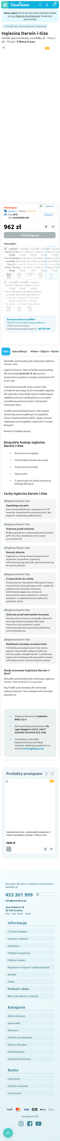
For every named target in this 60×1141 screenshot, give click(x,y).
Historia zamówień (18, 1085)
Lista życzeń (14, 1093)
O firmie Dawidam (18, 931)
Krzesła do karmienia (19, 1058)
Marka (11, 981)
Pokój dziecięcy (16, 1051)
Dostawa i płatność (18, 938)
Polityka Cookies (17, 960)
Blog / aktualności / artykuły (23, 995)
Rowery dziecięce (17, 1044)
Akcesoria (13, 1030)
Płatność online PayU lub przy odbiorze (26, 322)
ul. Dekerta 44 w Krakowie (26, 15)
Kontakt (12, 974)
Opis (6, 351)
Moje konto (14, 1078)
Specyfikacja (19, 351)
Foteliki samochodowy (20, 1037)
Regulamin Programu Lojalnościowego (29, 967)
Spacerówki (14, 1023)
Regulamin (13, 945)
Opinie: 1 (12, 210)
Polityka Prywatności (19, 952)
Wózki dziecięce (16, 1015)
